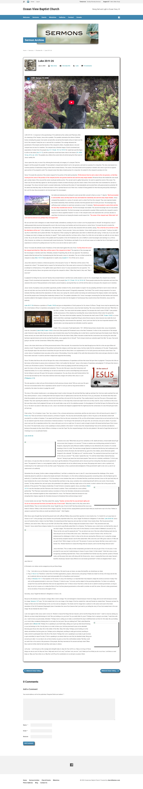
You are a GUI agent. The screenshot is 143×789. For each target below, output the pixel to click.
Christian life (39, 50)
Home (24, 50)
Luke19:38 (40, 330)
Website (25, 736)
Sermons (35, 17)
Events (44, 17)
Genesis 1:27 (35, 601)
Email (25, 731)
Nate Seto (54, 66)
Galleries (62, 17)
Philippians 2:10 (30, 378)
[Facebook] (119, 17)
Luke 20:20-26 (28, 436)
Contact (71, 17)
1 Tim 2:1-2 (34, 574)
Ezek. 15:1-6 (57, 150)
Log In (38, 1)
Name (25, 725)
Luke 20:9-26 (48, 50)
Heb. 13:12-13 (39, 258)
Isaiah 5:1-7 (66, 258)
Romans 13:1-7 (37, 579)
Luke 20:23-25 (109, 518)
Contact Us (43, 783)
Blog (36, 783)
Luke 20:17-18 (28, 305)
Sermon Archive (34, 40)
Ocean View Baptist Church (41, 9)
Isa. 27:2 (29, 155)
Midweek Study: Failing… (34, 671)
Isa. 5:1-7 (50, 150)
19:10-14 (64, 150)
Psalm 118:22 (52, 305)
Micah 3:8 (37, 624)
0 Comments (88, 66)
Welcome (26, 17)
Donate (79, 17)
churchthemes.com (114, 780)
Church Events (46, 780)
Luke (77, 66)
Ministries (52, 17)
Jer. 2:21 (34, 155)
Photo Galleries (28, 783)
